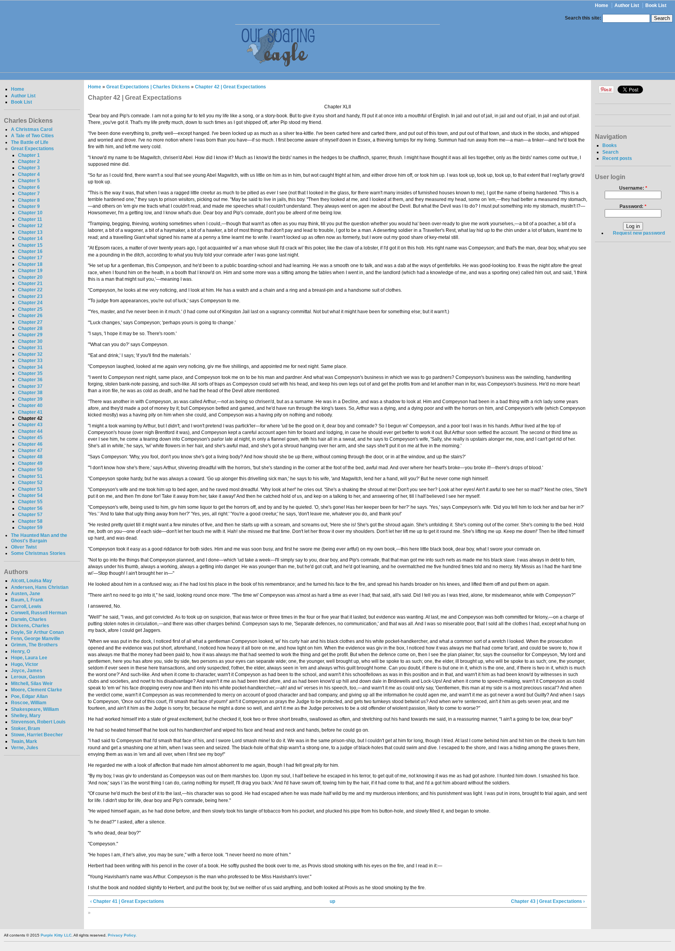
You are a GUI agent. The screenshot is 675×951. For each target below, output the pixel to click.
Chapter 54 (30, 495)
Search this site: (583, 18)
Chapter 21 (30, 283)
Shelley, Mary (26, 715)
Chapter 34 (30, 367)
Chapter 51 (30, 476)
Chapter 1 (29, 155)
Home (601, 5)
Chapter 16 (30, 251)
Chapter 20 (30, 277)
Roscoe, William (28, 702)
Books (609, 145)
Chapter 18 (30, 264)
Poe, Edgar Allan (29, 696)
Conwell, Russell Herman (39, 612)
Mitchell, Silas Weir (32, 683)
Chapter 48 (30, 456)
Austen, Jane (25, 593)
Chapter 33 (30, 360)
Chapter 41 (30, 412)
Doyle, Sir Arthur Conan (37, 632)
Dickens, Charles (30, 625)
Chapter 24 (30, 302)
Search (610, 152)
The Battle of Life (29, 142)
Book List (655, 5)
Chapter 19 (30, 270)
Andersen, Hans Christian (39, 587)
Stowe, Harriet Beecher (37, 734)
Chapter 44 (30, 431)
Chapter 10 (30, 212)
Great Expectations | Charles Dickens (148, 87)
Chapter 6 (29, 187)
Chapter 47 (30, 450)
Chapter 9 (29, 206)
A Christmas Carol (31, 129)
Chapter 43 (30, 424)
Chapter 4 (29, 174)
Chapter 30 (30, 341)
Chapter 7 (29, 193)
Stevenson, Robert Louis (38, 722)
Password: (633, 206)
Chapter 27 (30, 322)
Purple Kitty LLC (56, 935)
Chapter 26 (30, 315)
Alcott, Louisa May (31, 580)
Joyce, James (26, 670)
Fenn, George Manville (35, 638)
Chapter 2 (29, 161)
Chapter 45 (30, 437)
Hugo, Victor (24, 664)
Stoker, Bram (25, 728)
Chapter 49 (30, 463)
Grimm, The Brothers (34, 645)
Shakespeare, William (35, 709)
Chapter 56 (30, 508)
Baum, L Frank (27, 600)
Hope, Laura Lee (29, 657)
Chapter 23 (30, 296)
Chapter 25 (30, 309)
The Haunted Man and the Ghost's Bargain (39, 538)
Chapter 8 (29, 200)
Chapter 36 (30, 379)
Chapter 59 (30, 527)
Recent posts (617, 158)
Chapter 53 (30, 489)
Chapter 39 (30, 399)
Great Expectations (32, 148)
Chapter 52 (30, 482)
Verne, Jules (24, 747)
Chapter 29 (30, 334)
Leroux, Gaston (28, 677)
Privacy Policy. (122, 935)
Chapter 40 (30, 405)
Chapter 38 (30, 392)
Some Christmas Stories (38, 553)
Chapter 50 (30, 469)
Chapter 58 (30, 521)
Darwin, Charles (28, 619)
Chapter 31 (30, 347)
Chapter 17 (30, 257)
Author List (626, 5)
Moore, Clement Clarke (36, 690)
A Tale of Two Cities (32, 135)
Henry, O (20, 651)
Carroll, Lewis (26, 606)
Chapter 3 (29, 167)
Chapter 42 (30, 418)
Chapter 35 (30, 373)
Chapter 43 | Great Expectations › (548, 901)
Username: (633, 188)
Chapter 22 (30, 289)
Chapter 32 (30, 354)
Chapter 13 (30, 232)
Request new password (639, 233)
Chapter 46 (30, 444)
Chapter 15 (30, 245)
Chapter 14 (30, 238)
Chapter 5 (29, 180)
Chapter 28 (30, 328)
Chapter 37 (30, 386)
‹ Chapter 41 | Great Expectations (127, 901)
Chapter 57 (30, 514)
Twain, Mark (24, 741)
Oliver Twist (24, 547)
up (332, 901)
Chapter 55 (30, 501)
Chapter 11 (30, 219)
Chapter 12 (30, 225)
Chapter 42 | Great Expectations (230, 87)
